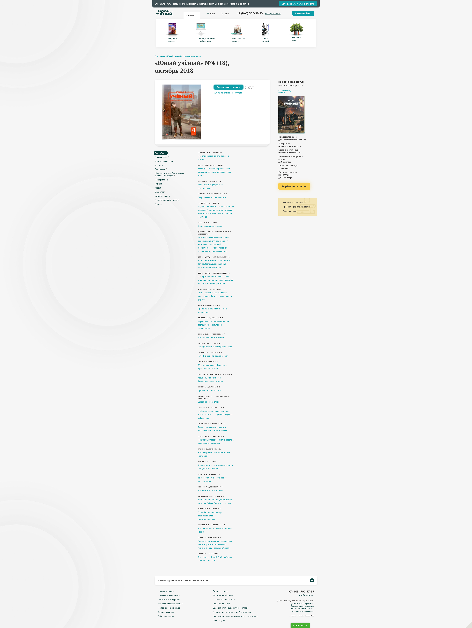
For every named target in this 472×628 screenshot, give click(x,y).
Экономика (160, 169)
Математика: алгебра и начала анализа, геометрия (169, 174)
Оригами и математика (208, 401)
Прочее (158, 204)
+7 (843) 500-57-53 (250, 13)
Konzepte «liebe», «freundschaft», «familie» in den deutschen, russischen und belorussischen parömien (215, 280)
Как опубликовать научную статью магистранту (235, 616)
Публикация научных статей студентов (232, 612)
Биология (159, 191)
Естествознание (162, 195)
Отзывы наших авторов (224, 599)
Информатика (161, 179)
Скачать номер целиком (228, 87)
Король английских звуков (210, 226)
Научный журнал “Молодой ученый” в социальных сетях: (185, 580)
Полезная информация (169, 607)
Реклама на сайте (221, 603)
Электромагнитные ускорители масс (215, 346)
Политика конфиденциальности (302, 608)
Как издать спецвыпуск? (294, 202)
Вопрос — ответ (220, 591)
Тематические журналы (169, 599)
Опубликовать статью (294, 186)
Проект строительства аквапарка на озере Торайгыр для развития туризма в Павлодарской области (215, 544)
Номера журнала (192, 56)
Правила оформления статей (296, 206)
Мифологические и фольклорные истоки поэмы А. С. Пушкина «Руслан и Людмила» (215, 414)
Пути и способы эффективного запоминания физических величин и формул (215, 296)
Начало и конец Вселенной (211, 337)
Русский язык (161, 157)
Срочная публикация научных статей (230, 607)
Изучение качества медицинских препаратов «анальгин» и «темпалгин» (213, 325)
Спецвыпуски (219, 620)
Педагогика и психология (167, 200)
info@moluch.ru (272, 13)
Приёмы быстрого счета (209, 390)
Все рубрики (161, 153)
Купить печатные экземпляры (228, 92)
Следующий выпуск (283, 91)
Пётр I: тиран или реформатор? (213, 355)
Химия (158, 187)
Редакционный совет (223, 595)
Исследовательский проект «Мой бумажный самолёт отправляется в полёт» (214, 172)
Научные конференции (169, 595)
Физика (158, 183)
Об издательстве (166, 616)
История (159, 165)
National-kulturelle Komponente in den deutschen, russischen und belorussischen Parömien (214, 264)
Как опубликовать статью (170, 603)
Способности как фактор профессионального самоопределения (209, 516)
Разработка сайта (302, 616)
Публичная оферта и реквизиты (302, 603)
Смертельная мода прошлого (212, 197)
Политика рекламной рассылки (302, 611)
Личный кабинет (303, 13)
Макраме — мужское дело (210, 490)
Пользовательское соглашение (302, 606)
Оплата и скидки (291, 211)
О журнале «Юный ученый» (168, 56)
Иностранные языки (164, 161)
